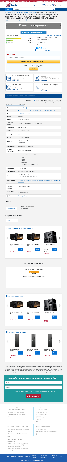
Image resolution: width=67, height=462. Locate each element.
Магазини (13, 456)
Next (60, 238)
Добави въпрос (12, 220)
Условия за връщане (41, 409)
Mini (19, 134)
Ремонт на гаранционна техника (16, 409)
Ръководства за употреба (14, 446)
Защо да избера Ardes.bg (43, 426)
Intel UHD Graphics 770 (24, 113)
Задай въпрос (57, 35)
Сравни (22, 20)
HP (34, 100)
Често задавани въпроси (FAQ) (16, 445)
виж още (47, 50)
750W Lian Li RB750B (49, 244)
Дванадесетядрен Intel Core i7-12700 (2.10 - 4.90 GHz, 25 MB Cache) (36, 110)
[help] (55, 378)
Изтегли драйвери (23, 196)
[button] (37, 5)
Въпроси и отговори (30, 95)
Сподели (29, 20)
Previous (7, 238)
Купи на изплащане (41, 414)
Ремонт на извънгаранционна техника (18, 411)
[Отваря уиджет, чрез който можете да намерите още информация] (55, 452)
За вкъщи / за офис (23, 108)
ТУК (33, 69)
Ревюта (21, 95)
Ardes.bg (7, 12)
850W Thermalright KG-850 (33, 245)
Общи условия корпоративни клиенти (18, 443)
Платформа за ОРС (41, 412)
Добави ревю (49, 35)
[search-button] (53, 9)
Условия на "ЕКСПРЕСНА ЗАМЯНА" (17, 414)
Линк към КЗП (39, 416)
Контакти (27, 456)
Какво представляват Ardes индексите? (18, 448)
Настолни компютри (16, 12)
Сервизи (20, 456)
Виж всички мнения (33, 286)
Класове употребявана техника (16, 450)
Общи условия (11, 441)
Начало (7, 456)
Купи (20, 249)
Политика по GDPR (41, 429)
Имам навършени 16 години (23, 391)
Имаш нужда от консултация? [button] (33, 32)
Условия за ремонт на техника (16, 412)
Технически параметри (12, 95)
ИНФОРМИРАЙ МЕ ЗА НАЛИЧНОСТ (34, 61)
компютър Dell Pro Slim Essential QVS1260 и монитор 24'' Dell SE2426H (16, 349)
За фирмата (39, 428)
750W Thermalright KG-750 (16, 245)
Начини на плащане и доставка (44, 411)
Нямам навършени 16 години (44, 391)
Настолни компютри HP (29, 12)
